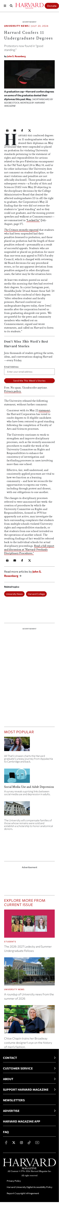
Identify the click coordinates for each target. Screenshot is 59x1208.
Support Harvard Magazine (26, 1089)
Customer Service (18, 1068)
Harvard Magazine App (21, 1121)
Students (10, 941)
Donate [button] (52, 5)
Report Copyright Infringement (23, 1193)
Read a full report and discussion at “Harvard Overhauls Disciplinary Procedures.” (29, 549)
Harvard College (36, 594)
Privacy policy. (12, 391)
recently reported (21, 230)
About (8, 1079)
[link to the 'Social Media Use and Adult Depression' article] (29, 777)
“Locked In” (33, 220)
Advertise (11, 1110)
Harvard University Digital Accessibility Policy (29, 1187)
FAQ (6, 1132)
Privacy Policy (14, 1180)
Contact (10, 1057)
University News (16, 25)
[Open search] (11, 5)
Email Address (11, 366)
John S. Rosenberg (16, 56)
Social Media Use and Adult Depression (29, 787)
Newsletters (14, 1100)
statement (44, 410)
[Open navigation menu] (5, 5)
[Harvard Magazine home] (29, 6)
